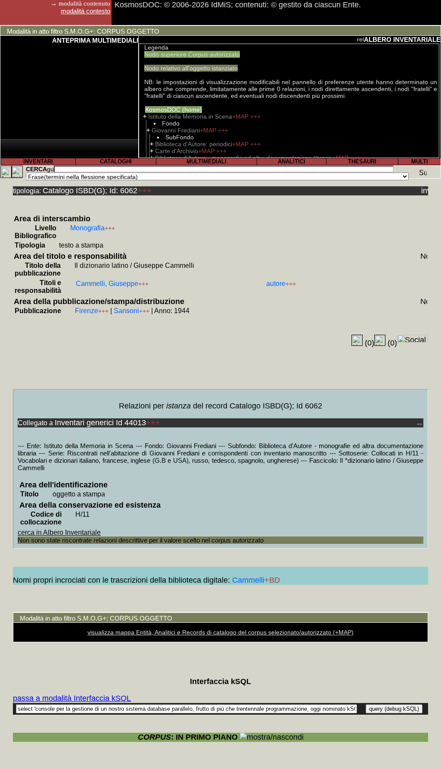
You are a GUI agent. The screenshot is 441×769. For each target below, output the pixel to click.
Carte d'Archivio (176, 151)
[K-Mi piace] (357, 340)
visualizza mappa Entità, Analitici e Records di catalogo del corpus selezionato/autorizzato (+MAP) (220, 632)
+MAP (241, 116)
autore (276, 283)
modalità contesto (85, 11)
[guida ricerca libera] (50, 169)
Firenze (86, 310)
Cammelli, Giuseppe (107, 283)
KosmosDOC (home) (173, 109)
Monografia (87, 228)
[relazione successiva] (360, 39)
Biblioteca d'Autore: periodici (193, 144)
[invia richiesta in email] (424, 189)
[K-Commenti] (379, 340)
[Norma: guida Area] (423, 255)
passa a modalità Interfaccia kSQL (72, 698)
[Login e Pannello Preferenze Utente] (6, 172)
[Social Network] (412, 338)
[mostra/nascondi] (272, 737)
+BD (272, 580)
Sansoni (126, 310)
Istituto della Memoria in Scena (190, 116)
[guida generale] (17, 172)
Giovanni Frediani (176, 130)
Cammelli (248, 580)
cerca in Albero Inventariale (59, 532)
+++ (255, 116)
